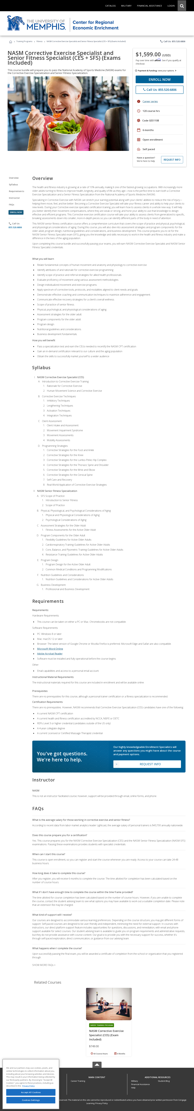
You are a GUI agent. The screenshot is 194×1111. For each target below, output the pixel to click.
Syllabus (13, 184)
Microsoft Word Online (50, 648)
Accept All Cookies (31, 1092)
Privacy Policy (101, 1103)
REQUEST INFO (172, 159)
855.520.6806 (15, 227)
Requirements (16, 191)
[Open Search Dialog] (182, 5)
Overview (13, 177)
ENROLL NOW (160, 79)
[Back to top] (97, 1076)
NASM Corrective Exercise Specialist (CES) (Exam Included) (106, 1035)
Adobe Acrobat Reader (50, 653)
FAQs (11, 204)
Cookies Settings (31, 1100)
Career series (150, 101)
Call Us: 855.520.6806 (172, 41)
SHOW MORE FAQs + (43, 965)
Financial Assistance (140, 1084)
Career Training (78, 1081)
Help (133, 1087)
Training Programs (24, 41)
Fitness (39, 41)
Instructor (14, 197)
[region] (30, 1084)
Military (134, 1081)
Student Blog (164, 1081)
